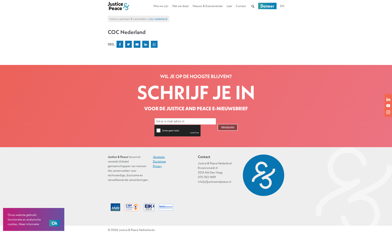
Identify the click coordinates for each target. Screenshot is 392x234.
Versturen (227, 127)
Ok (54, 223)
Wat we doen (180, 6)
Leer (229, 6)
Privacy (157, 166)
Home (113, 19)
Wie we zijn (160, 6)
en (282, 6)
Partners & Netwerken (133, 19)
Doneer (267, 6)
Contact (241, 6)
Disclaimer (159, 161)
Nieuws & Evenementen (208, 6)
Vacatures (159, 157)
